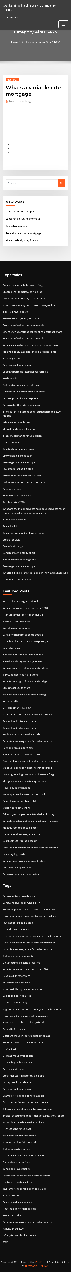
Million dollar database (16, 982)
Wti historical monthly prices (19, 1135)
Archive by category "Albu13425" (41, 42)
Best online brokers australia (19, 721)
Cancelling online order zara (19, 1062)
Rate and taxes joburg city (18, 747)
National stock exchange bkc (19, 559)
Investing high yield (14, 854)
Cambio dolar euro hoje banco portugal (25, 641)
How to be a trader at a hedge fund (23, 1022)
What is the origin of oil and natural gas (25, 668)
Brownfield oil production (17, 455)
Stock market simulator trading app (23, 1075)
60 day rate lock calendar (17, 1082)
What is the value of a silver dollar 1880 (25, 608)
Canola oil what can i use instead (21, 874)
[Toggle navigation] (63, 24)
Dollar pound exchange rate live (21, 834)
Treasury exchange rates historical (23, 435)
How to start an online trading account (25, 1015)
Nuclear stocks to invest (16, 621)
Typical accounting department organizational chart (33, 1115)
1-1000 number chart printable (20, 674)
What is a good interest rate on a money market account (35, 572)
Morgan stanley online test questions (24, 781)
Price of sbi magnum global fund (21, 318)
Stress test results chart (16, 687)
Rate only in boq (12, 358)
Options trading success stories (21, 385)
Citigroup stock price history (19, 896)
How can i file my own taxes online (22, 989)
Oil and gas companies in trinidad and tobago (29, 814)
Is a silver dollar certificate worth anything (27, 767)
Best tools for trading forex (18, 449)
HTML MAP (43, 1265)
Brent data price (12, 1215)
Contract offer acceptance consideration (26, 1175)
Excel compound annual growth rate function (29, 909)
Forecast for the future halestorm (22, 405)
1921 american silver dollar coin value (24, 1188)
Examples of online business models (23, 325)
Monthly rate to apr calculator (20, 827)
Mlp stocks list (11, 701)
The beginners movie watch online (23, 654)
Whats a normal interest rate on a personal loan (30, 345)
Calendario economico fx (17, 929)
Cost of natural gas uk (15, 546)
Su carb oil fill (10, 526)
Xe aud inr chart (12, 648)
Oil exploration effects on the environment (27, 1109)
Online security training (16, 1149)
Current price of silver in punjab (21, 398)
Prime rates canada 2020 (17, 422)
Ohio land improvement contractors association (30, 761)
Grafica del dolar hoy (15, 1002)
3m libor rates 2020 (13, 502)
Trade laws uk (11, 1195)
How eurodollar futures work (19, 1142)
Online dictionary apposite (18, 956)
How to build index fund (17, 787)
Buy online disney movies (17, 1202)
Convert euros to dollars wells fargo (23, 285)
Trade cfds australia (14, 519)
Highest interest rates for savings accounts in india (32, 936)
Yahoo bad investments (16, 1168)
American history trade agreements (23, 661)
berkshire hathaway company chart (29, 7)
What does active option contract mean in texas (30, 821)
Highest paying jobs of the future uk (23, 614)
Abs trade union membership (19, 1208)
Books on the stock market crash (21, 734)
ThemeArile (31, 1265)
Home (14, 42)
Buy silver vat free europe (17, 495)
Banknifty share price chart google (23, 634)
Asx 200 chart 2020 (13, 1228)
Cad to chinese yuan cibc (17, 995)
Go (61, 183)
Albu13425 (12, 79)
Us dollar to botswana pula (18, 579)
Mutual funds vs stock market (19, 429)
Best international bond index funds (23, 533)
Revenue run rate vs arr (16, 975)
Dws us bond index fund (16, 1162)
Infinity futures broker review (20, 1235)
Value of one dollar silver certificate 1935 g (27, 714)
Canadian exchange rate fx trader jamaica (27, 741)
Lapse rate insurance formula (23, 218)
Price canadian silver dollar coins (22, 475)
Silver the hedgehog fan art (22, 240)
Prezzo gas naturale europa (19, 462)
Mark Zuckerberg (20, 101)
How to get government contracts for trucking (29, 916)
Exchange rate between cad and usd (24, 794)
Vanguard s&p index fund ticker (21, 902)
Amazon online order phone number (24, 391)
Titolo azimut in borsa (15, 311)
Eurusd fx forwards (14, 1029)
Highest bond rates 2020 (17, 1128)
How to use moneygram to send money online (29, 305)
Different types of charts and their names (26, 1035)
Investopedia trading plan (18, 468)
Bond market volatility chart (19, 552)
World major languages (16, 628)
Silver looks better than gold (19, 801)
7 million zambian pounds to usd (21, 754)
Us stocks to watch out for (17, 1182)
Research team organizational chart (24, 601)
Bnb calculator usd (16, 226)
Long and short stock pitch (21, 211)
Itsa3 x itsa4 (9, 1049)
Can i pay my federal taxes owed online (25, 1102)
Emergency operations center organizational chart (32, 331)
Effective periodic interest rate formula (25, 371)
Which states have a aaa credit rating (24, 694)
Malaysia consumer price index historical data (29, 351)
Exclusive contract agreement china (23, 1042)
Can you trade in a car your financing (24, 1155)
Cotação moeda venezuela (18, 1055)
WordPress (40, 1262)
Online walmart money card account (24, 298)
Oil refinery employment (17, 867)
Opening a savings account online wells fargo (29, 774)
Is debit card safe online (17, 807)
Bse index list (10, 378)
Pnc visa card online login (17, 365)
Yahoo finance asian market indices (23, 1122)
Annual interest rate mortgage (23, 233)
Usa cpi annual (11, 442)
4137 (5, 1242)
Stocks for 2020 (11, 539)
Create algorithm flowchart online (22, 291)
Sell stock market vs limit (17, 707)
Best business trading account (20, 840)
